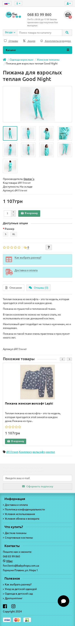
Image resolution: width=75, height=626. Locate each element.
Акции (31, 41)
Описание (15, 287)
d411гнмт (12, 451)
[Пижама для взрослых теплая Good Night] (10, 133)
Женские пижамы (48, 59)
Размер (9, 228)
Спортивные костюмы (19, 537)
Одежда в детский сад (19, 593)
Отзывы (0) (41, 287)
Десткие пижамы (16, 533)
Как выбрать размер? (18, 584)
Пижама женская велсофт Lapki (29, 403)
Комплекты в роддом (57, 41)
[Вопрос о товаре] (49, 247)
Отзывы (13, 41)
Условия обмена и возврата (22, 518)
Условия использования (20, 514)
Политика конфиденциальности (25, 509)
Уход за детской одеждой (21, 589)
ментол (50, 451)
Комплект (25, 451)
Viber (9, 561)
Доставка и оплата (16, 504)
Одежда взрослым (21, 59)
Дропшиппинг (13, 598)
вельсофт (38, 451)
